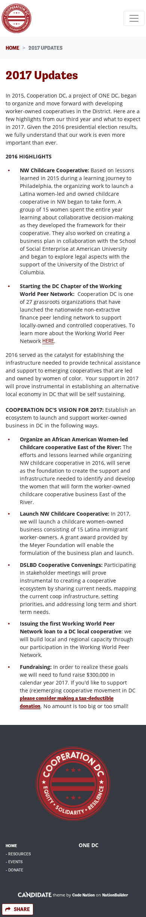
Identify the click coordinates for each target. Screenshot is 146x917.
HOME (11, 845)
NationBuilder (115, 895)
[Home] (16, 18)
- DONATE (14, 870)
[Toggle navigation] (134, 18)
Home (12, 48)
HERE (48, 341)
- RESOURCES (18, 854)
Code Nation (83, 895)
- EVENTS (14, 861)
